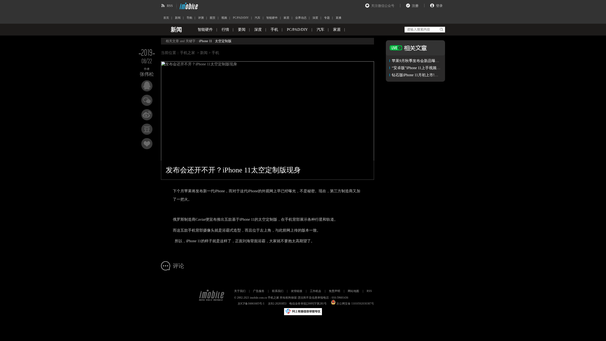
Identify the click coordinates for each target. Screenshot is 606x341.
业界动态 (301, 17)
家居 (286, 17)
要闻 (241, 29)
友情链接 (296, 291)
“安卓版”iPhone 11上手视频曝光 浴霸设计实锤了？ (433, 68)
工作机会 (315, 291)
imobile (188, 6)
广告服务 (258, 291)
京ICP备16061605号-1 (251, 303)
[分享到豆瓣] (147, 129)
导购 (189, 17)
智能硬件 (272, 17)
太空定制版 (223, 41)
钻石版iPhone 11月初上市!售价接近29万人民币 (430, 75)
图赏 (212, 17)
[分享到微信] (147, 100)
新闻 (178, 17)
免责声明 (334, 291)
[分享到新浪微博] (147, 115)
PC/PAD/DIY (241, 17)
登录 (439, 6)
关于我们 (239, 291)
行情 (225, 29)
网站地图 (353, 291)
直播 (338, 17)
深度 (315, 17)
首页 (166, 17)
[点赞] (147, 144)
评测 (201, 17)
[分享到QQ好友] (147, 86)
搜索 (441, 29)
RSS (170, 6)
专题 (327, 17)
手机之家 (187, 53)
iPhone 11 (205, 41)
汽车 (257, 17)
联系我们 (277, 291)
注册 (415, 6)
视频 (224, 17)
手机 (274, 29)
